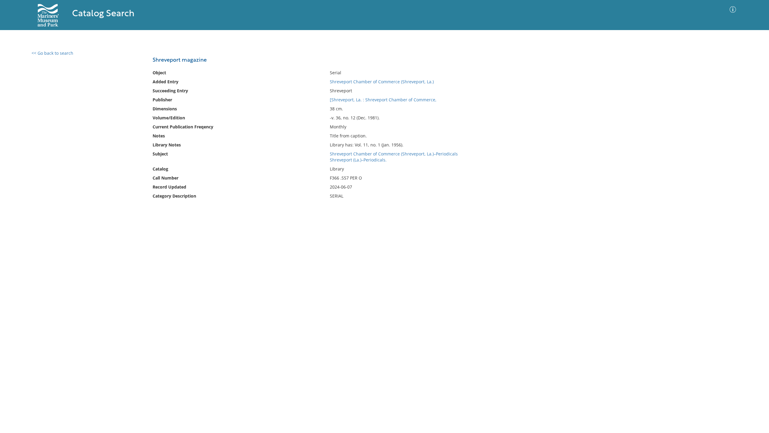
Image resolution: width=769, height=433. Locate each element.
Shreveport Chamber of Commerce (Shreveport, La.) (382, 81)
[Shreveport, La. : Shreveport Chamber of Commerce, (383, 100)
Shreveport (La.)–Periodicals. (358, 160)
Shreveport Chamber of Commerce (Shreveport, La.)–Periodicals (394, 154)
